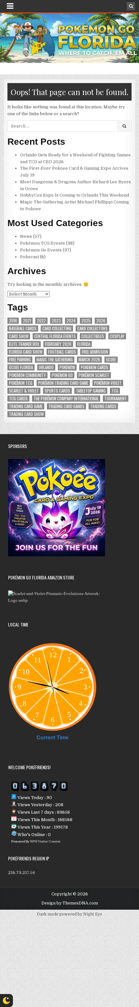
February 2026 (58, 344)
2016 (13, 321)
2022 (41, 321)
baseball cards (23, 328)
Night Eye (92, 914)
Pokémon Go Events (41, 250)
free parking (20, 360)
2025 (86, 321)
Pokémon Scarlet (94, 375)
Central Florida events (55, 336)
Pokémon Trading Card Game (63, 383)
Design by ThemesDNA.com (69, 903)
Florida (83, 344)
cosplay (117, 336)
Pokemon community (27, 375)
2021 (27, 321)
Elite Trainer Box (24, 344)
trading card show (26, 414)
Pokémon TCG (20, 383)
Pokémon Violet (108, 383)
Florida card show (25, 352)
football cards (62, 352)
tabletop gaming (91, 391)
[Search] (131, 6)
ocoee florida (21, 367)
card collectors (92, 328)
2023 (56, 321)
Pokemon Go (62, 375)
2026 (100, 321)
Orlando (46, 367)
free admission (95, 352)
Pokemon (67, 367)
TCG (115, 391)
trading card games (66, 406)
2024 (71, 321)
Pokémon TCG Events (42, 243)
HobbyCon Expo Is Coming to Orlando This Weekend (74, 195)
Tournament (115, 398)
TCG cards (18, 398)
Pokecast (29, 256)
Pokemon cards (94, 367)
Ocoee (111, 360)
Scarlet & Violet (24, 391)
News (26, 236)
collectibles (92, 336)
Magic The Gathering (55, 360)
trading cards (103, 406)
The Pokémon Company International (66, 398)
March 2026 (89, 360)
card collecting (56, 328)
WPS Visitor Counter (45, 841)
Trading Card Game (26, 406)
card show (18, 336)
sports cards (57, 391)
